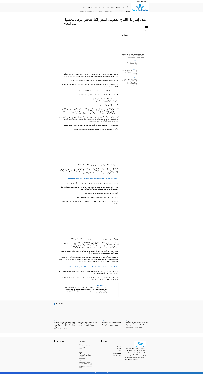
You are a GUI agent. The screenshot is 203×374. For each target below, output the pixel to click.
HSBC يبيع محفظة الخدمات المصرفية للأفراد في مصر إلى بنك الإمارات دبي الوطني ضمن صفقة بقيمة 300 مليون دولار (129, 81)
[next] (120, 11)
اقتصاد (135, 77)
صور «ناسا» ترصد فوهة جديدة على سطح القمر (130, 62)
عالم (146, 26)
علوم (135, 60)
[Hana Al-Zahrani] (147, 30)
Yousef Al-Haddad (140, 57)
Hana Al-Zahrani (139, 30)
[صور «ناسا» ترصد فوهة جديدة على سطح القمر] (140, 63)
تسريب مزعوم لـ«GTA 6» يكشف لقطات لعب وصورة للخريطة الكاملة (129, 72)
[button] (127, 7)
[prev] (122, 11)
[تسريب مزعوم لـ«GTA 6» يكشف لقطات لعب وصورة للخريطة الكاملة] (140, 72)
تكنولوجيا (141, 52)
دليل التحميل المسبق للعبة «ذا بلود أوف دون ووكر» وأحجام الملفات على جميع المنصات (96, 11)
